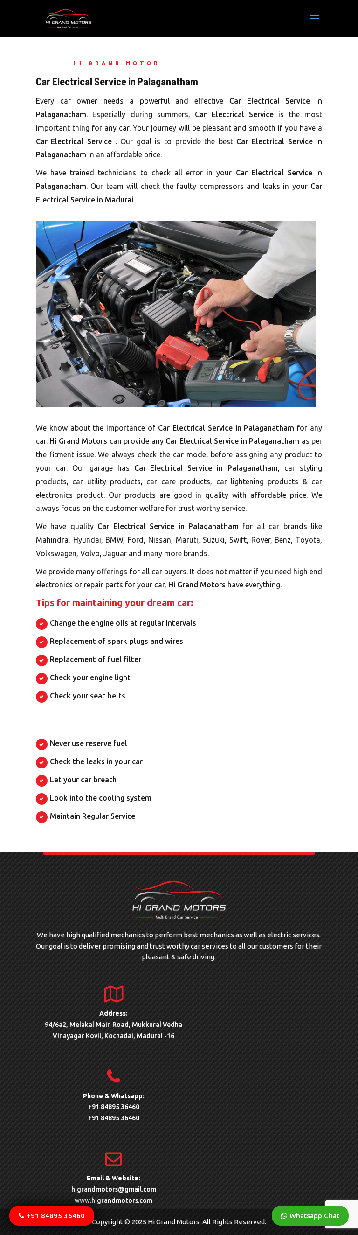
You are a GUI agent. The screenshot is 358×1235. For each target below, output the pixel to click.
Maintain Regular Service (92, 816)
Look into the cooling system (100, 798)
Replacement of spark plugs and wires (116, 641)
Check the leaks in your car (96, 761)
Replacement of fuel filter (95, 659)
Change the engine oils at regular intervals (123, 623)
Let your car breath (83, 779)
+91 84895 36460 (113, 1106)
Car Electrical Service (236, 114)
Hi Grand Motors (78, 441)
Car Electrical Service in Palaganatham (226, 428)
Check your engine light (90, 677)
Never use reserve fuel (88, 743)
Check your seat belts (87, 695)
